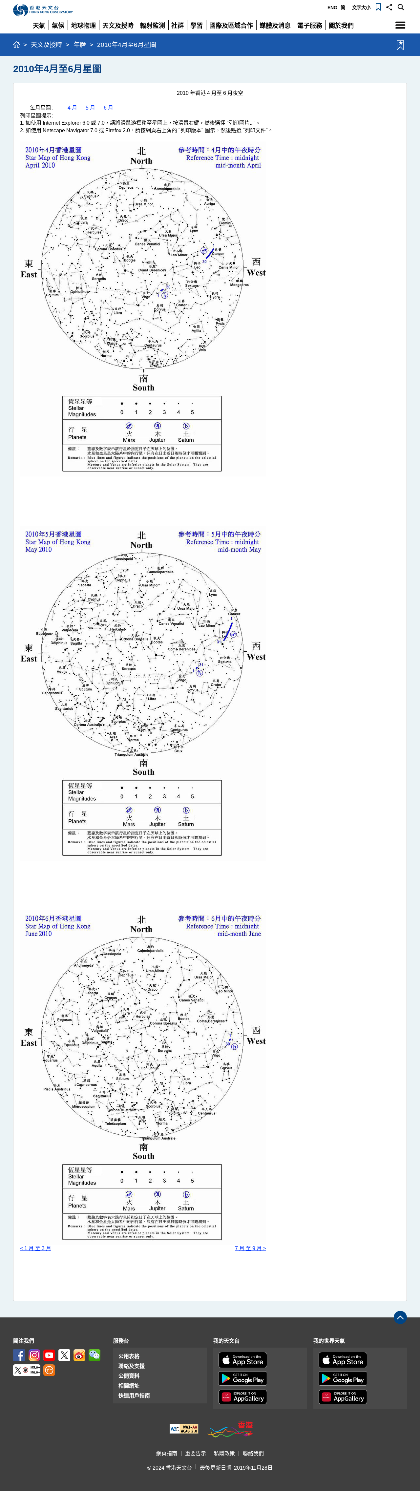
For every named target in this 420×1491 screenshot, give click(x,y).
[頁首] (400, 1317)
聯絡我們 (253, 1453)
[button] (389, 6)
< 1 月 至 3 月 (35, 1248)
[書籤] (378, 6)
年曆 (80, 44)
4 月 (72, 108)
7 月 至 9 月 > (250, 1248)
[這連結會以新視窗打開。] (19, 1355)
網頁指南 (166, 1453)
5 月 (90, 108)
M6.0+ (35, 1373)
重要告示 (195, 1453)
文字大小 (361, 7)
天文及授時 (46, 44)
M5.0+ (35, 1368)
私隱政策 (224, 1453)
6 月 (108, 108)
